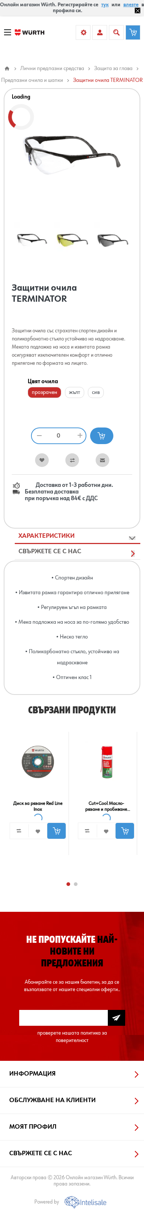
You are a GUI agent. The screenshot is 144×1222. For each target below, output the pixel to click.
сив (96, 392)
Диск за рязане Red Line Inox (37, 806)
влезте (130, 4)
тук (105, 4)
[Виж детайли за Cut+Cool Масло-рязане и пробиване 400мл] (106, 761)
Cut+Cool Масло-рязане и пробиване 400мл (106, 806)
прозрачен (44, 392)
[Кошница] (133, 32)
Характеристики (46, 536)
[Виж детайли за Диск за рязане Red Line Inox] (38, 761)
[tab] (77, 536)
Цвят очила (43, 382)
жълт (74, 392)
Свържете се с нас (49, 551)
